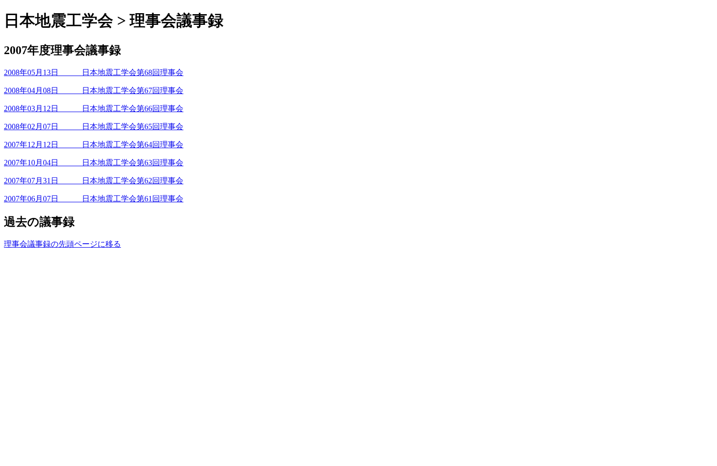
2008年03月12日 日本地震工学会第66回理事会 (93, 108)
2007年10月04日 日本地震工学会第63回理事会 (93, 162)
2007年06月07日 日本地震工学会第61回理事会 (93, 198)
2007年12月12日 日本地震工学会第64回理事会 (93, 144)
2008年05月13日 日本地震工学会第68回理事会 (93, 72)
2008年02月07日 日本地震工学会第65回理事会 (93, 126)
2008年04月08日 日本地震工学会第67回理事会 (93, 90)
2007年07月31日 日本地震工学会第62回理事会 (93, 180)
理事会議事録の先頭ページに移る (62, 244)
